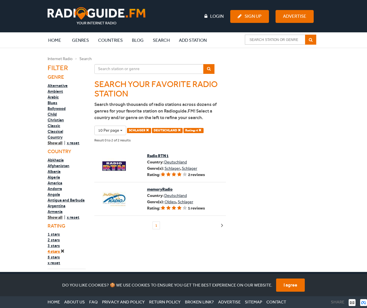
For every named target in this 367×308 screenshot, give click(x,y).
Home (57, 40)
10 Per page (109, 130)
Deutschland (175, 162)
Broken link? (199, 302)
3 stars (54, 245)
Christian (56, 120)
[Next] (222, 226)
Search (161, 40)
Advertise (294, 16)
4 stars (54, 251)
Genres (80, 40)
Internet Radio (60, 58)
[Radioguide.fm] (96, 16)
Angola (54, 194)
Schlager (172, 168)
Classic (54, 125)
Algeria (54, 177)
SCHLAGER (137, 130)
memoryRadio (160, 189)
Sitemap (253, 302)
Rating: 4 (191, 130)
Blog (138, 40)
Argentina (56, 206)
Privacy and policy (123, 302)
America (55, 183)
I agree (290, 285)
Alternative (58, 85)
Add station (193, 40)
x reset (73, 143)
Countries (110, 40)
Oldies (170, 202)
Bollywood (57, 108)
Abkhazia (56, 160)
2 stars (54, 240)
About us (74, 302)
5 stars (54, 257)
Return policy (165, 302)
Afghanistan (58, 165)
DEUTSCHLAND (166, 130)
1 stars (54, 234)
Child (52, 114)
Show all (55, 143)
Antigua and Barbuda (66, 200)
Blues (52, 102)
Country (55, 137)
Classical (55, 131)
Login (217, 16)
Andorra (55, 188)
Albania (54, 171)
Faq (93, 302)
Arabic (53, 97)
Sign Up (253, 16)
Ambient (55, 91)
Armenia (55, 211)
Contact (276, 302)
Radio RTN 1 (158, 155)
